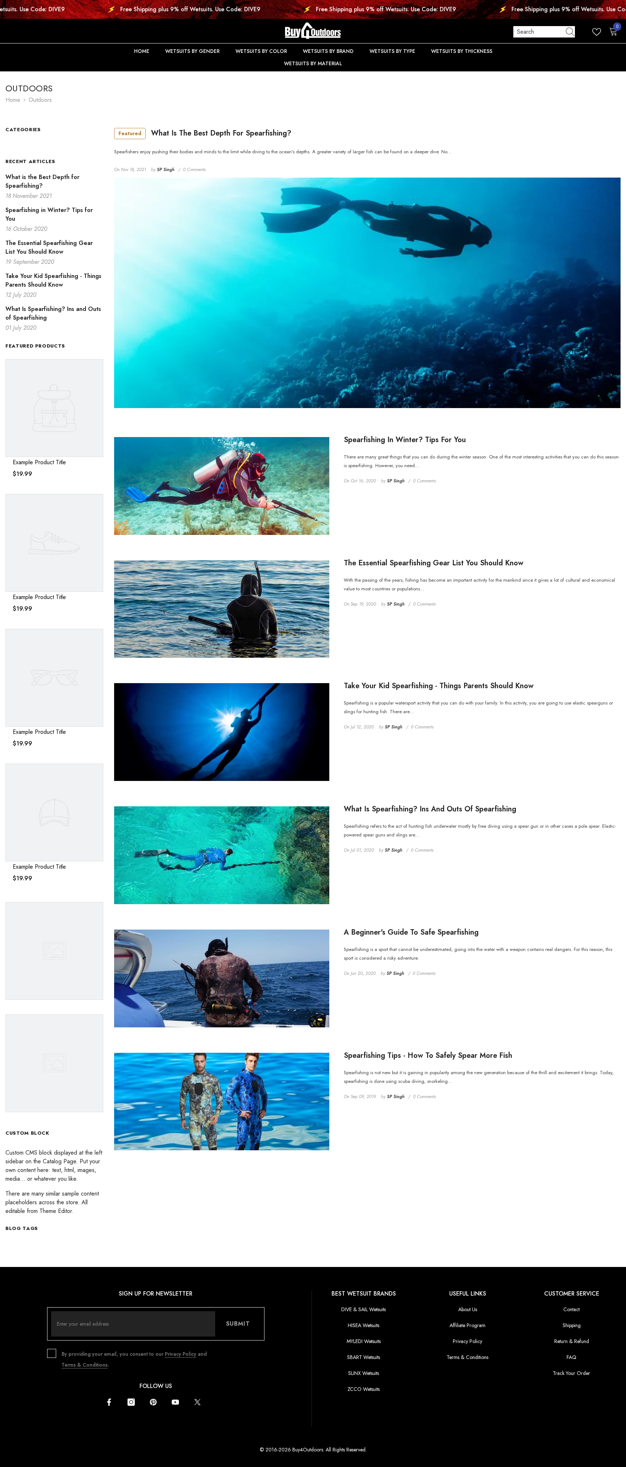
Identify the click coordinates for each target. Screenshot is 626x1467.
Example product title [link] (39, 462)
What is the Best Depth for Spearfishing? (204, 133)
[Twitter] (197, 1402)
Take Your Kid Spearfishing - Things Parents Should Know (439, 686)
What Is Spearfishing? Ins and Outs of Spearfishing (430, 809)
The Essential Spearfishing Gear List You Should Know (433, 563)
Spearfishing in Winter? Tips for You (405, 440)
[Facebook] (109, 1402)
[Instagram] (131, 1402)
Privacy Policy (180, 1354)
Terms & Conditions (85, 1364)
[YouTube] (175, 1402)
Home (12, 100)
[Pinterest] (153, 1402)
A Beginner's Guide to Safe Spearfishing (411, 932)
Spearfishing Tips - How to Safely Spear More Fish (428, 1055)
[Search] (544, 32)
